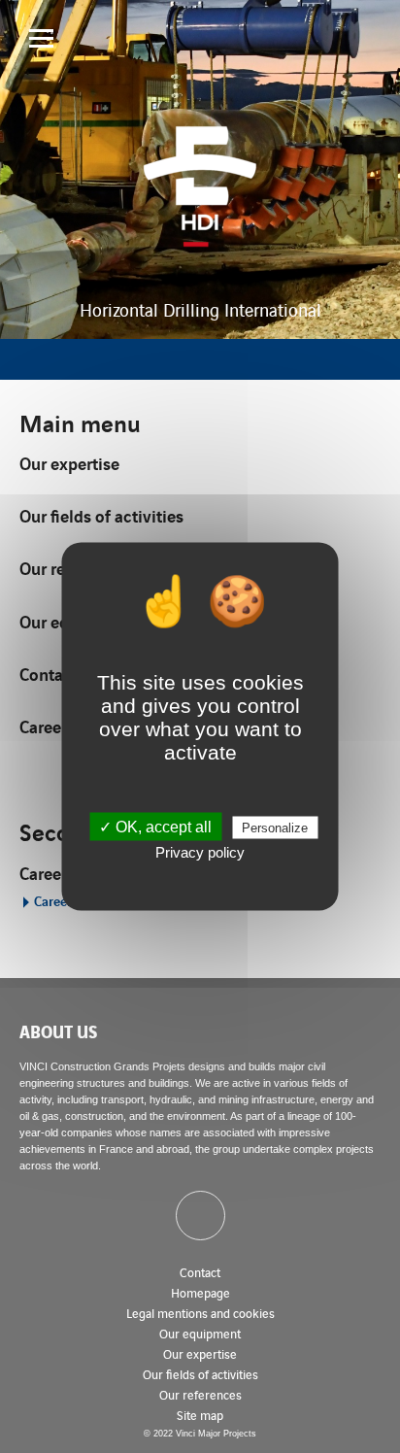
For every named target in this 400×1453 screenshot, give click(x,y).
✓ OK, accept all (155, 827)
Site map (200, 1414)
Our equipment (200, 1333)
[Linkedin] (200, 1215)
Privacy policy (200, 852)
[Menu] (41, 38)
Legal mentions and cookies (200, 1312)
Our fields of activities (101, 515)
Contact (200, 1272)
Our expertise (69, 463)
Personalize (275, 828)
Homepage (200, 1292)
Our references (200, 1394)
